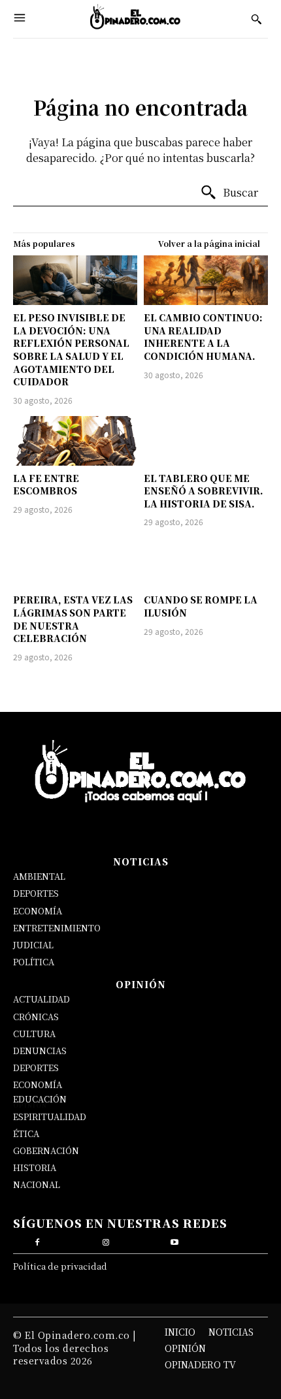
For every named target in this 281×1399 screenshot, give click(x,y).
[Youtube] (174, 1240)
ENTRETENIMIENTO (57, 928)
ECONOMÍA (37, 911)
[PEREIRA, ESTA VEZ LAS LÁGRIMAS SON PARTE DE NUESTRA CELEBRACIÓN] (75, 562)
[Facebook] (37, 1240)
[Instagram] (106, 1240)
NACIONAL (36, 1184)
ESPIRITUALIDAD (49, 1116)
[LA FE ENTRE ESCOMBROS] (75, 441)
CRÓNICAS (36, 1016)
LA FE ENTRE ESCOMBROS (46, 485)
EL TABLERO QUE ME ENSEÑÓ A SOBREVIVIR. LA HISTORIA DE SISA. (203, 491)
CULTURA (34, 1033)
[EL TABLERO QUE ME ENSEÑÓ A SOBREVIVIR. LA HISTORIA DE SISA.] (206, 441)
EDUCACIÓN (40, 1099)
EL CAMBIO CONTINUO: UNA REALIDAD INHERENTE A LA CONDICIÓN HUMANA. (203, 336)
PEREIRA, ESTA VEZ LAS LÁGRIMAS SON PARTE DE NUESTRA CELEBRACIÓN (73, 619)
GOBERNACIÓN (46, 1150)
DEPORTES (36, 893)
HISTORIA (34, 1167)
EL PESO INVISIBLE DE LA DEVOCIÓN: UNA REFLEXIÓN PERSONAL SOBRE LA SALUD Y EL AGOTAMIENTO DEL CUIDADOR (71, 349)
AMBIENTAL (39, 876)
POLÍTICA (33, 962)
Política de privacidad (60, 1266)
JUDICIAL (33, 945)
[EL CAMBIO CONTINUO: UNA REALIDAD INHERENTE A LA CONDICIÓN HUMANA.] (206, 280)
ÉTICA (26, 1133)
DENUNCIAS (40, 1050)
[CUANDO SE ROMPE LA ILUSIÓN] (206, 562)
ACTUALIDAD (41, 999)
